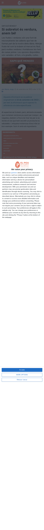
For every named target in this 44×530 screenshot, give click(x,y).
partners (14, 172)
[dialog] (22, 344)
